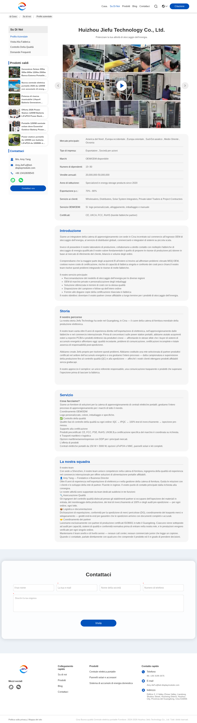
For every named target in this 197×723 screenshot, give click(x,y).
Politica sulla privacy (18, 719)
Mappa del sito (35, 719)
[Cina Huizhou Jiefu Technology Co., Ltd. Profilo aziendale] (122, 85)
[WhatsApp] (13, 181)
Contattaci (144, 6)
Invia (98, 623)
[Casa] (24, 672)
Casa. (105, 6)
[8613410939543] (11, 687)
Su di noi (115, 6)
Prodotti (126, 6)
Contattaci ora (28, 188)
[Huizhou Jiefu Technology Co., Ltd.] (23, 6)
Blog (134, 6)
